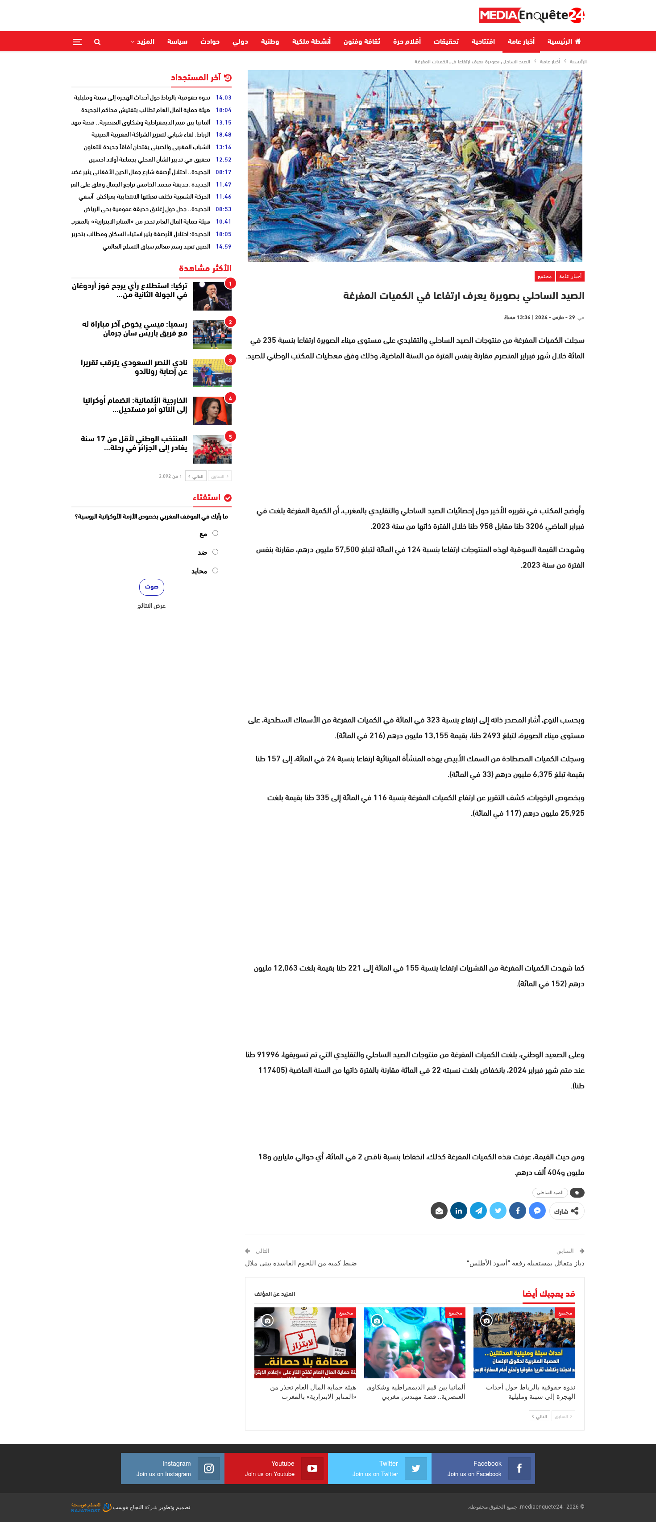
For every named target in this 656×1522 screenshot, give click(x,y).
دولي (240, 42)
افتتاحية (483, 42)
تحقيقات (446, 42)
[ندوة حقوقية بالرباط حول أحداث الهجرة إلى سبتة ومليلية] (524, 1342)
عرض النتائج (151, 605)
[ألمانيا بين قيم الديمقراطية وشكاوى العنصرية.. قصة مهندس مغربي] (415, 1342)
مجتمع (545, 276)
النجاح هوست (127, 1507)
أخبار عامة (521, 42)
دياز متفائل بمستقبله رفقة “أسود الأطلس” (526, 1263)
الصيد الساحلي (550, 1192)
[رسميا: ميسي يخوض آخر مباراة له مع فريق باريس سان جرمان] (212, 334)
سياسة (177, 42)
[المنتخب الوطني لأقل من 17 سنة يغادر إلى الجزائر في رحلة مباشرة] (212, 449)
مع (203, 533)
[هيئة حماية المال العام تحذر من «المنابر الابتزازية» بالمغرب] (305, 1342)
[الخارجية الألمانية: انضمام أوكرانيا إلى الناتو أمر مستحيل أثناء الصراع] (212, 411)
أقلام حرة (407, 42)
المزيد (145, 42)
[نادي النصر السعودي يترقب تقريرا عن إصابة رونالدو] (212, 373)
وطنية (270, 42)
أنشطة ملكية (311, 42)
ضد (203, 552)
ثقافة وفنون (362, 42)
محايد (199, 571)
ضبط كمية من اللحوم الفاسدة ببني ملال (301, 1263)
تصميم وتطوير (174, 1507)
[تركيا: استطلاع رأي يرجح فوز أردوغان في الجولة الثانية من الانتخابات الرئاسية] (212, 296)
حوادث (210, 42)
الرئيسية (560, 42)
